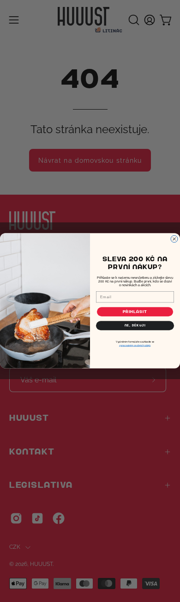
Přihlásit (135, 312)
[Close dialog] (174, 239)
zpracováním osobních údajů (134, 345)
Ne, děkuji (135, 325)
